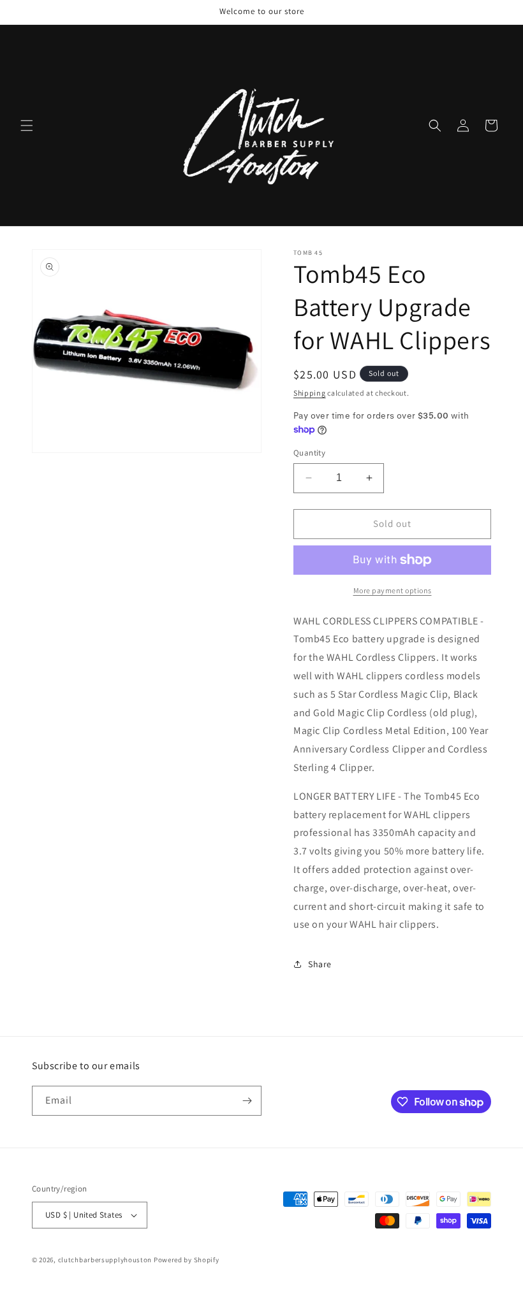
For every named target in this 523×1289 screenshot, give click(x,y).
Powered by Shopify (186, 1259)
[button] (27, 126)
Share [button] (320, 964)
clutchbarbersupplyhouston (105, 1259)
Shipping (309, 393)
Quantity (309, 452)
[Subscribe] (247, 1101)
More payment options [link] (392, 590)
